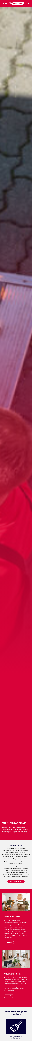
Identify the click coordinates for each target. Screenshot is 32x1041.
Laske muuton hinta (16, 881)
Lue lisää (9, 942)
